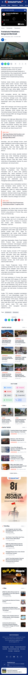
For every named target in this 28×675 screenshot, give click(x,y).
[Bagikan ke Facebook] (2, 64)
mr (5, 39)
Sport (12, 460)
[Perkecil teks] (19, 64)
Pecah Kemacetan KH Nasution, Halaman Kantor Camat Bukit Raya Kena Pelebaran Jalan (20, 422)
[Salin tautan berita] (22, 320)
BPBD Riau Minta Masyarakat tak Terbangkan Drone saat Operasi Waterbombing (14, 545)
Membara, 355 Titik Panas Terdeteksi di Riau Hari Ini (17, 439)
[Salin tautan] (11, 64)
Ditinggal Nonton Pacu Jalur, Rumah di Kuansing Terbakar (15, 552)
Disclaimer (22, 649)
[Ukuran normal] (22, 64)
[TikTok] (21, 656)
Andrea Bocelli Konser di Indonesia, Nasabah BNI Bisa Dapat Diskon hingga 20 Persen (10, 624)
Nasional (3, 5)
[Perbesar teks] (25, 64)
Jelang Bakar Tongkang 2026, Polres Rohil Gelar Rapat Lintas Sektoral (20, 359)
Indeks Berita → (14, 473)
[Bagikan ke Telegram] (8, 64)
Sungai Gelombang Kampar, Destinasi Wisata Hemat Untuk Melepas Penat (7, 375)
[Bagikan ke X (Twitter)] (15, 320)
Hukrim (21, 5)
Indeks (23, 327)
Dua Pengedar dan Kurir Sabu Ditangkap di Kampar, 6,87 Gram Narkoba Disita (14, 530)
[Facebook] (7, 656)
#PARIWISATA (8, 312)
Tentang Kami (5, 647)
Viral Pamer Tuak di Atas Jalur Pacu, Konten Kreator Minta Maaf (15, 537)
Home (2, 28)
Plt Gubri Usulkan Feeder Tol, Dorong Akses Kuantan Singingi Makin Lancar (7, 421)
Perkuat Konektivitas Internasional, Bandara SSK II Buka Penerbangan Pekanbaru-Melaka (7, 360)
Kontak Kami (17, 651)
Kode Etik (5, 649)
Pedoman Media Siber (20, 647)
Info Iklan (10, 651)
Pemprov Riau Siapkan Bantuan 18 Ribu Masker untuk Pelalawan (10, 616)
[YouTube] (14, 656)
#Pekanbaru (15, 312)
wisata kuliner (11, 82)
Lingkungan (14, 433)
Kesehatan (13, 469)
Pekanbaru (15, 5)
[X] (17, 656)
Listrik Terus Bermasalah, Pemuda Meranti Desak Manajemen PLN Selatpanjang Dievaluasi (15, 560)
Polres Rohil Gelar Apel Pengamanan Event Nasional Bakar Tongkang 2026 (13, 203)
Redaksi (12, 647)
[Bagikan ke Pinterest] (19, 320)
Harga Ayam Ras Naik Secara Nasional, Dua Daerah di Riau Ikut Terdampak (11, 609)
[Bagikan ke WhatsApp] (5, 64)
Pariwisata (9, 28)
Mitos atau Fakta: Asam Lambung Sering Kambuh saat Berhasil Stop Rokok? (18, 466)
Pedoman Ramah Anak (13, 649)
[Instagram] (10, 656)
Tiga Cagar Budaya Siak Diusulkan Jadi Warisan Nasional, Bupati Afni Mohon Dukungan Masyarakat (13, 135)
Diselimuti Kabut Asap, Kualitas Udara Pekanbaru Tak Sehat (18, 431)
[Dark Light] (25, 2)
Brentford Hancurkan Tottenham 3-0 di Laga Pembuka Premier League (17, 457)
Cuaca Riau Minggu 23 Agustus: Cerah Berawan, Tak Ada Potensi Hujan (18, 449)
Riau (9, 5)
